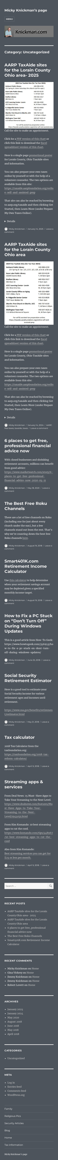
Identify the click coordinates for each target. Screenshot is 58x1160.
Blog (7, 1130)
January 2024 (15, 1013)
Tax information (13, 1145)
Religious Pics (12, 1116)
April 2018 (13, 1034)
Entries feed (14, 1086)
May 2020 (13, 1017)
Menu (9, 19)
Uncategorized (16, 1058)
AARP (49, 425)
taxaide (18, 428)
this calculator (17, 580)
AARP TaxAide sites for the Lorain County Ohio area (27, 249)
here (25, 538)
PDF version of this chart (31, 138)
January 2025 (15, 1009)
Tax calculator (19, 737)
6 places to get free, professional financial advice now (27, 445)
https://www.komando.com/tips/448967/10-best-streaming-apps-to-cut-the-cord (28, 837)
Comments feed (16, 1090)
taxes (25, 428)
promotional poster (40, 155)
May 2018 (13, 1029)
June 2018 (13, 1025)
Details (11, 221)
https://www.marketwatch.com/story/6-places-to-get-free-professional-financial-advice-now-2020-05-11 (28, 476)
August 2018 (14, 1021)
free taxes (9, 428)
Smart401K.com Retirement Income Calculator (25, 566)
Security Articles (14, 1123)
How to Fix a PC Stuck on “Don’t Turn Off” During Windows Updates (28, 623)
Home (35, 968)
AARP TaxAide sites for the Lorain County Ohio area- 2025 (27, 70)
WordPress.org (16, 1094)
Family (8, 1108)
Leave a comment (39, 428)
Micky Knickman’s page (25, 10)
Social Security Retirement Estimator (28, 678)
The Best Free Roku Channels (24, 936)
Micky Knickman (17, 229)
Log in (11, 1082)
